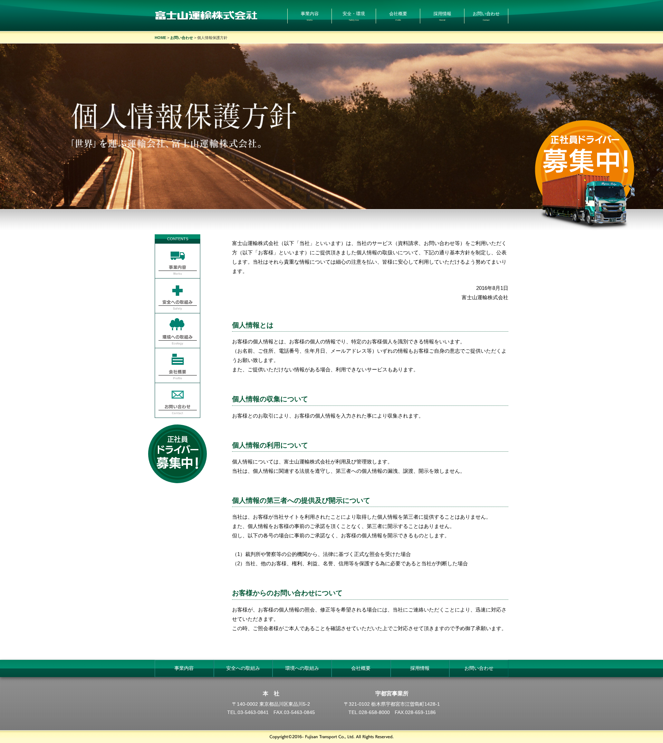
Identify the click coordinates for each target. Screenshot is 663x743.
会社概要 (398, 16)
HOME (160, 38)
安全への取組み (243, 668)
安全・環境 (354, 16)
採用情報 (442, 16)
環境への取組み (302, 668)
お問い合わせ (486, 16)
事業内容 (310, 16)
